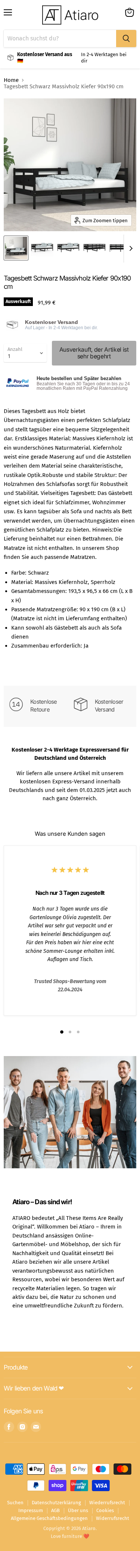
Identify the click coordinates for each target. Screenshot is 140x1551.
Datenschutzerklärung (56, 1502)
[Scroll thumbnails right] (130, 249)
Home (11, 80)
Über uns (78, 1510)
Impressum (30, 1510)
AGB (55, 1510)
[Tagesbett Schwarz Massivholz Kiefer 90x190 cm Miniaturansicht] (16, 248)
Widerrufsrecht (112, 1518)
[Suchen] (126, 38)
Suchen (15, 1502)
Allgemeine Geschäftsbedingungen (49, 1518)
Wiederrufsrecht (107, 1502)
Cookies (105, 1510)
